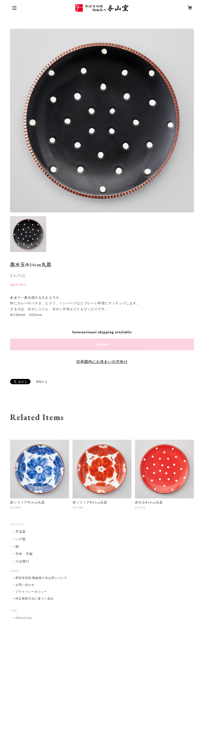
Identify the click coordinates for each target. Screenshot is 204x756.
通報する (42, 382)
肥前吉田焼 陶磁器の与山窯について (41, 578)
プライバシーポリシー (31, 592)
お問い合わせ (25, 585)
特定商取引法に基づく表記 (34, 599)
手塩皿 (20, 532)
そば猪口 (22, 561)
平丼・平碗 (24, 554)
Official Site (23, 618)
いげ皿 (20, 539)
